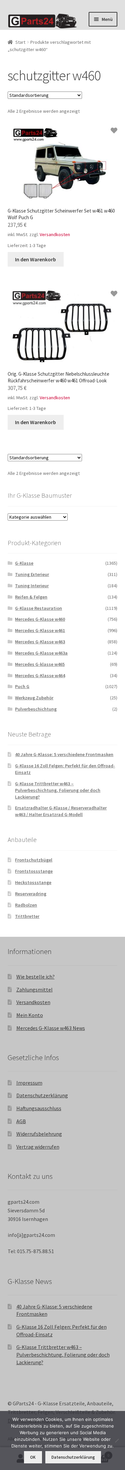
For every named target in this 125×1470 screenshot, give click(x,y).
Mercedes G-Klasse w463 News (50, 1028)
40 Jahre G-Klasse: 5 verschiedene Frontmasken (64, 754)
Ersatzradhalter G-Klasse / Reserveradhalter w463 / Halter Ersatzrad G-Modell (61, 811)
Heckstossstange (33, 882)
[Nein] (116, 1440)
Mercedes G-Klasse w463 (40, 642)
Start (20, 42)
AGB (21, 1121)
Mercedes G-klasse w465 (40, 664)
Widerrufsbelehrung (39, 1133)
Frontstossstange (34, 871)
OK (33, 1457)
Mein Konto (29, 1015)
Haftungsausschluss (38, 1108)
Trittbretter (27, 916)
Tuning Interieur (32, 586)
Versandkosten (55, 234)
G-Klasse (24, 563)
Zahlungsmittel (34, 989)
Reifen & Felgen (31, 597)
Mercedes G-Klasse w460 (40, 619)
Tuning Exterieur (32, 574)
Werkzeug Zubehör (34, 698)
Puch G (22, 686)
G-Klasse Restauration (38, 608)
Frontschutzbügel (33, 860)
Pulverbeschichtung (36, 709)
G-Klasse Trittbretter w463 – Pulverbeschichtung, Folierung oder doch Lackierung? (57, 790)
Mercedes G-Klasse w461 (40, 630)
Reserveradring (30, 894)
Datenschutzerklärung (42, 1095)
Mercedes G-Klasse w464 (40, 675)
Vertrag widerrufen (37, 1146)
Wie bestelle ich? (35, 976)
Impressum (29, 1082)
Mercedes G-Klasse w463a (41, 653)
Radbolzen (26, 905)
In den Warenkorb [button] (35, 259)
